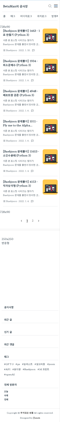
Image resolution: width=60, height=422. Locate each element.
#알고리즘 (39, 364)
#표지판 (16, 369)
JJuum (36, 417)
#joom (51, 364)
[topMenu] (56, 5)
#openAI (9, 374)
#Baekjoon (29, 369)
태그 (12, 16)
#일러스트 (27, 364)
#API (7, 369)
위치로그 (42, 16)
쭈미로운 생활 (26, 412)
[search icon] (50, 6)
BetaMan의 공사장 (15, 6)
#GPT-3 (9, 364)
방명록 (55, 16)
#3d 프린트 (43, 369)
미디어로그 (26, 16)
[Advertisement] (30, 275)
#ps (18, 364)
